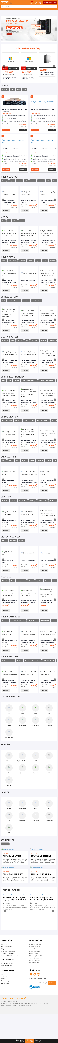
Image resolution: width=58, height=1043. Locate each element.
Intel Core (26, 301)
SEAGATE (43, 341)
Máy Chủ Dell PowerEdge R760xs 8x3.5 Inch (14, 149)
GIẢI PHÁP (13, 540)
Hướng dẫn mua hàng (35, 944)
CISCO (3, 261)
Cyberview (5, 620)
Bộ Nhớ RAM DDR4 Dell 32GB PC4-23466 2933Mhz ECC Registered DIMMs (9, 402)
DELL (54, 181)
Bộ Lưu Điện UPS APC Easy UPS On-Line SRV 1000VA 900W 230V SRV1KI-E (28, 442)
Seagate (33, 181)
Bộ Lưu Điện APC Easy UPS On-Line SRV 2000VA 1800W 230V (48, 442)
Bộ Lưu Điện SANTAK (42, 421)
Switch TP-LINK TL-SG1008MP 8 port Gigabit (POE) (9, 282)
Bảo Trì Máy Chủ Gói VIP (47, 560)
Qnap (12, 181)
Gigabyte (24, 461)
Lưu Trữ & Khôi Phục (41, 856)
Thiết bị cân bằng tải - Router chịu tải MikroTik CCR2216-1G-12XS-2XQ (47, 282)
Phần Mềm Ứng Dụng (41, 874)
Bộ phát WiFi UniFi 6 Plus (28, 280)
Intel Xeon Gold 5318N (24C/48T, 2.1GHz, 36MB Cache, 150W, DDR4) (27, 322)
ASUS (18, 89)
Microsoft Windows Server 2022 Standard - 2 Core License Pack (9, 602)
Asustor (19, 181)
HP (9, 221)
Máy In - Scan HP (33, 620)
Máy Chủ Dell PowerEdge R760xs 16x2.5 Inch (43, 149)
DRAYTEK (52, 261)
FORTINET (22, 261)
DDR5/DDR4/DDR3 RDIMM (29, 381)
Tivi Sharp (32, 501)
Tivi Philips (5, 501)
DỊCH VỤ (21, 540)
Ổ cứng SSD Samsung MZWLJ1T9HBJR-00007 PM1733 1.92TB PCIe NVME (47, 362)
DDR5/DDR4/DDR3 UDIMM (46, 381)
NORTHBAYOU (45, 620)
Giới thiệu (3, 974)
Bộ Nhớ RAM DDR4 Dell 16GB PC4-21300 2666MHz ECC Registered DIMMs (47, 402)
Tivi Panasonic (42, 501)
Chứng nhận (4, 976)
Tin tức (3, 978)
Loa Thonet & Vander (7, 660)
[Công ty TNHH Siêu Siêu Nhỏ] (5, 4)
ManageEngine (21, 580)
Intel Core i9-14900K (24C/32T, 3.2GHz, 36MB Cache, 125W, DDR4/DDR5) (47, 322)
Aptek (38, 261)
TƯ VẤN (4, 540)
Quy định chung (33, 953)
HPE (12, 89)
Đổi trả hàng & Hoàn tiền (35, 955)
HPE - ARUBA (12, 261)
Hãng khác (34, 341)
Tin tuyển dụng (5, 981)
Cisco (12, 580)
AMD (3, 301)
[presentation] (2, 29)
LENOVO (20, 341)
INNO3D (49, 461)
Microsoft (4, 580)
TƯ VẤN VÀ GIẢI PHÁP (50, 2)
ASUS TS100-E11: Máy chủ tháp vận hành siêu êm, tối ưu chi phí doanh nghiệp (15, 899)
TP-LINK (31, 261)
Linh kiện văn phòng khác (18, 620)
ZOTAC (32, 461)
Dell (3, 221)
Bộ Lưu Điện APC (29, 421)
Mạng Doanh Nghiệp (13, 874)
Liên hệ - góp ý (5, 983)
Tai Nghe (19, 660)
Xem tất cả (5, 844)
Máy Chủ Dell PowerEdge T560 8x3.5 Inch (42, 109)
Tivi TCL (14, 501)
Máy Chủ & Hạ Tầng (12, 856)
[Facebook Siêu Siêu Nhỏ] (31, 974)
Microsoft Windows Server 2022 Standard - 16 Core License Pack (28, 602)
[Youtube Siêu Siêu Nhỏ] (34, 974)
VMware (31, 580)
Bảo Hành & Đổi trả (34, 960)
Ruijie (45, 261)
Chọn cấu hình (6, 130)
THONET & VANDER (49, 660)
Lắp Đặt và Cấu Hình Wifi (28, 560)
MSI (17, 461)
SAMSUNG (5, 341)
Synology (4, 181)
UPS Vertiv (18, 421)
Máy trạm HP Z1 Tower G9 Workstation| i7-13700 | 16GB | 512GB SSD (9, 242)
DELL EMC (4, 89)
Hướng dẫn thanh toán (35, 946)
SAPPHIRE (40, 461)
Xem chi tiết (22, 130)
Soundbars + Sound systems (32, 660)
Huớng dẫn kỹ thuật (34, 951)
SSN (25, 89)
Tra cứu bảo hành (33, 949)
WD (26, 181)
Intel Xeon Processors (14, 301)
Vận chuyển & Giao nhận (35, 958)
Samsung (41, 181)
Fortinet (47, 580)
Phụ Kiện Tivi (22, 501)
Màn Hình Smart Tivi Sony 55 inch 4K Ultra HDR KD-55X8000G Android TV (47, 522)
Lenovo (22, 221)
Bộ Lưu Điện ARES (7, 421)
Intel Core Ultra (37, 301)
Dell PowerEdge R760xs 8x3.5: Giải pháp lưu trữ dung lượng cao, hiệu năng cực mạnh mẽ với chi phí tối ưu (42, 917)
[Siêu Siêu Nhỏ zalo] (38, 974)
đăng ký (52, 983)
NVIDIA (11, 461)
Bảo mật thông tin (34, 962)
